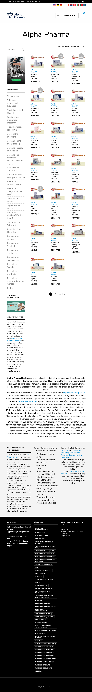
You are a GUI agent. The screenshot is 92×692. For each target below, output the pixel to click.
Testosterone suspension (44, 656)
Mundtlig (38, 600)
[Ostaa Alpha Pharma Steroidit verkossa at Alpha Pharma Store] (64, 5)
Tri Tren (10, 288)
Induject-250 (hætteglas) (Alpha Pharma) (75, 210)
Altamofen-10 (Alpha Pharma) (35, 110)
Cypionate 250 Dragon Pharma (72, 531)
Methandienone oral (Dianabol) (42, 592)
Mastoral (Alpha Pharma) (34, 279)
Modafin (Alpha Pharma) (54, 279)
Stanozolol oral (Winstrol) (45, 630)
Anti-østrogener (41, 536)
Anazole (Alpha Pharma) (74, 110)
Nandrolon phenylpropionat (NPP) (14, 191)
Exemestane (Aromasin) (43, 564)
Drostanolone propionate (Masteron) (13, 120)
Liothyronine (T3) (41, 585)
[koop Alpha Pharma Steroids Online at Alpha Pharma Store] (71, 5)
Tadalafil (38, 641)
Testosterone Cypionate (44, 647)
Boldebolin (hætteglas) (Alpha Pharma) (55, 175)
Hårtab (43, 573)
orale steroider (76, 450)
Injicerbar (38, 576)
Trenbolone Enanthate (43, 668)
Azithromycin (40, 539)
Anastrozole (40, 533)
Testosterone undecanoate (45, 659)
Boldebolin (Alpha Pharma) (34, 174)
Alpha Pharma (34, 71)
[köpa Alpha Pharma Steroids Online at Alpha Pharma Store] (84, 5)
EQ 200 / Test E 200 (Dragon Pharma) (75, 175)
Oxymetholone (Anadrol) (44, 617)
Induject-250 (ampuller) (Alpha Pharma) (54, 210)
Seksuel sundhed (41, 620)
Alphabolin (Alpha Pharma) (55, 76)
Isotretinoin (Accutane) (44, 579)
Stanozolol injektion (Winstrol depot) (15, 215)
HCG (36, 567)
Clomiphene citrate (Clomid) (45, 551)
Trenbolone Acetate (42, 665)
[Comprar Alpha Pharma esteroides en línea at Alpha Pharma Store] (61, 5)
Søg (23, 50)
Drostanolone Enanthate (44, 554)
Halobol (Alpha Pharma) (34, 208)
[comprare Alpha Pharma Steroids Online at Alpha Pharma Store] (78, 5)
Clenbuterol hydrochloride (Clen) (45, 547)
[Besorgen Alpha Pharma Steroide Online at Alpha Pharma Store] (57, 5)
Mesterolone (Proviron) (44, 588)
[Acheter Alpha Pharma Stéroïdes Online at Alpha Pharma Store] (68, 5)
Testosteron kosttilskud (44, 662)
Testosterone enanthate (44, 650)
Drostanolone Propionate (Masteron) (45, 560)
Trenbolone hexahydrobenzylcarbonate (15, 281)
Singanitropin (65, 535)
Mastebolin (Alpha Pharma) (55, 245)
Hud (36, 573)
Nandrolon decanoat (43, 603)
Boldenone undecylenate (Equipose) (13, 103)
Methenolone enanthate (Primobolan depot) (15, 158)
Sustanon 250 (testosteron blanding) (45, 637)
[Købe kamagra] (16, 306)
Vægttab (38, 671)
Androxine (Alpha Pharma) (34, 142)
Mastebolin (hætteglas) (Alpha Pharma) (75, 246)
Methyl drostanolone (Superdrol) (13, 168)
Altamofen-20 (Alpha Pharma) (55, 110)
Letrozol (38, 582)
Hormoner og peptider (43, 570)
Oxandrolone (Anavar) (43, 614)
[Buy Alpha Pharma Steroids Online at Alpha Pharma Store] (54, 5)
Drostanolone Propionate (45, 557)
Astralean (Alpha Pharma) (74, 142)
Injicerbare (64, 450)
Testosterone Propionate (44, 653)
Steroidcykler (13, 96)
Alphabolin (64, 529)
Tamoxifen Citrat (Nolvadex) (45, 644)
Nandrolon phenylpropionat (41, 610)
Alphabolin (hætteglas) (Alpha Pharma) (75, 77)
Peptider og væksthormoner (71, 453)
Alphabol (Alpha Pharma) (34, 76)
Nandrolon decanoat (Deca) (45, 606)
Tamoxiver (64, 533)
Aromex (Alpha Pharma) (54, 142)
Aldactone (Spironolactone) (41, 529)
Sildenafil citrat (41, 623)
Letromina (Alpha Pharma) (34, 245)
